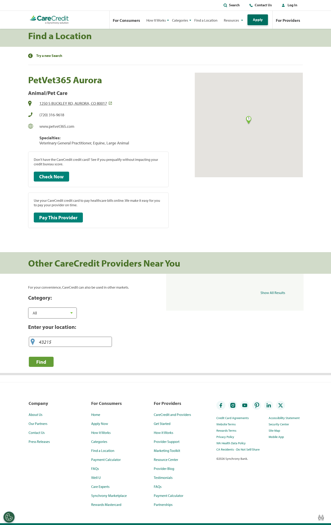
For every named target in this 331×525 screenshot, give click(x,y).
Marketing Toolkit (167, 450)
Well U (96, 477)
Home (95, 414)
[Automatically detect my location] (33, 342)
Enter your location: (52, 326)
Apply (258, 19)
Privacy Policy (225, 437)
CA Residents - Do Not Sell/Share (238, 449)
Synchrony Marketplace (109, 495)
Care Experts (100, 486)
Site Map (274, 431)
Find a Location (206, 20)
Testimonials (163, 477)
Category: (40, 297)
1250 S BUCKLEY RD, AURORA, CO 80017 (73, 103)
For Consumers (126, 20)
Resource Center (166, 459)
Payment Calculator (106, 459)
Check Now (51, 176)
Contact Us (263, 5)
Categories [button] (180, 20)
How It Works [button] (156, 20)
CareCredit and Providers (172, 414)
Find (41, 362)
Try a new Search (49, 56)
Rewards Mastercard (106, 504)
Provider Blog (164, 468)
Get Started (162, 423)
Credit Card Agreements (232, 418)
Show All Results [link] (273, 292)
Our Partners (38, 423)
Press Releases (39, 441)
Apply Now (99, 423)
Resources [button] (231, 20)
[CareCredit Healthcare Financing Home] (49, 20)
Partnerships (163, 504)
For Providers (288, 20)
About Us (35, 414)
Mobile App (276, 437)
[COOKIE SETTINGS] (9, 517)
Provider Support (166, 441)
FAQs (95, 468)
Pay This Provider (58, 217)
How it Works (101, 432)
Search (234, 5)
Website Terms (226, 424)
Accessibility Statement (284, 418)
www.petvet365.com (56, 126)
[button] (288, 6)
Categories (99, 441)
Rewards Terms (226, 431)
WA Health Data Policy (231, 443)
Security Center (279, 424)
